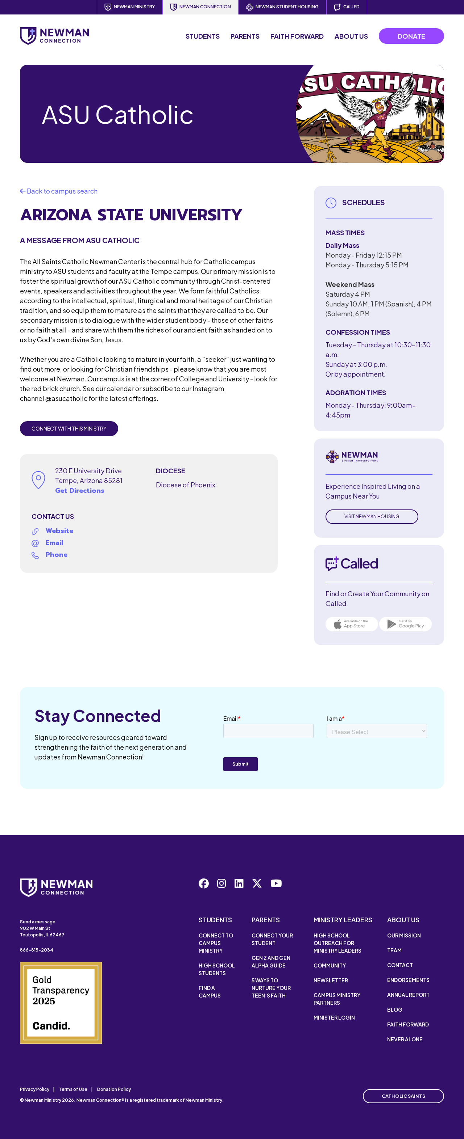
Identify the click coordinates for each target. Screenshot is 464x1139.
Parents (245, 36)
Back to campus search (62, 191)
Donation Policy (114, 1089)
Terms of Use (73, 1089)
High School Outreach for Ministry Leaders (337, 943)
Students (203, 36)
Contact (400, 965)
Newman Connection (205, 6)
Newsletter (331, 980)
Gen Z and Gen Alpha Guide (271, 961)
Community (330, 965)
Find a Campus (210, 992)
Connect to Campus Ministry (216, 943)
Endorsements (408, 980)
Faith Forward (297, 36)
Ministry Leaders (343, 919)
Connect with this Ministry (69, 428)
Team (394, 950)
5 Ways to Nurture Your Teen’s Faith (271, 988)
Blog (394, 1009)
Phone (56, 555)
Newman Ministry (134, 6)
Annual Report (408, 994)
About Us (351, 36)
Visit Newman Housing (371, 516)
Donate (411, 36)
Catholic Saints (403, 1096)
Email (54, 543)
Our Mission (404, 935)
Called (351, 6)
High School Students (217, 969)
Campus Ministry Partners (337, 999)
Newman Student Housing (287, 6)
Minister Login (334, 1017)
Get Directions (79, 491)
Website (59, 531)
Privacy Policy (34, 1089)
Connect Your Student (272, 939)
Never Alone (405, 1039)
